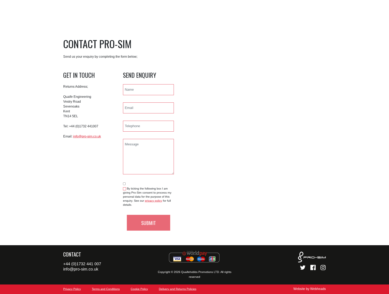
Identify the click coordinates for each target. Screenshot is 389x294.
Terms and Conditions (106, 289)
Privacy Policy (72, 289)
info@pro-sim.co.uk (87, 136)
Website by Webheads (309, 289)
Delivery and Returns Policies (177, 289)
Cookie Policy (139, 289)
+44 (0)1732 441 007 (82, 264)
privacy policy (153, 200)
